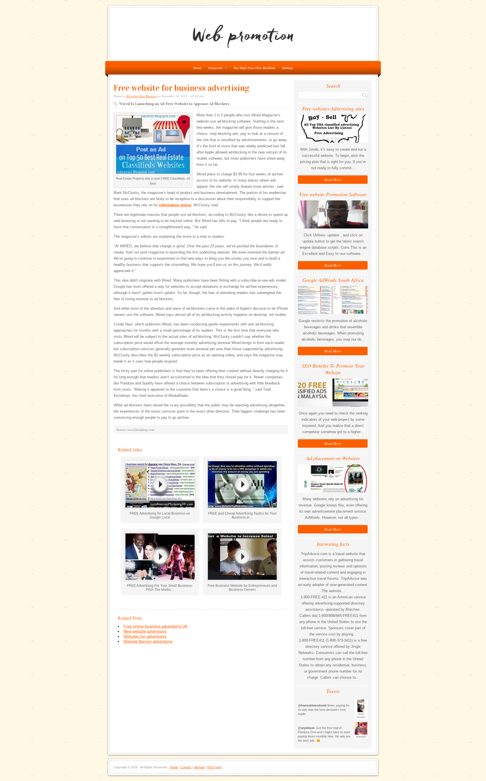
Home (174, 767)
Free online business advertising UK (155, 626)
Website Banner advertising (147, 641)
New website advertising (144, 631)
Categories (214, 68)
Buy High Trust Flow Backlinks (254, 67)
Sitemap (287, 67)
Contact (186, 767)
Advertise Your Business (141, 96)
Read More (332, 179)
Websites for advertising (144, 636)
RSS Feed (214, 767)
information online (175, 205)
